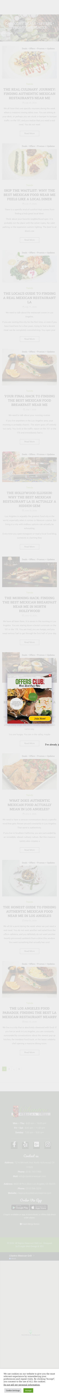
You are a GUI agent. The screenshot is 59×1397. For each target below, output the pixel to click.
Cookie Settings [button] (13, 1390)
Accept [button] (28, 1390)
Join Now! (40, 718)
